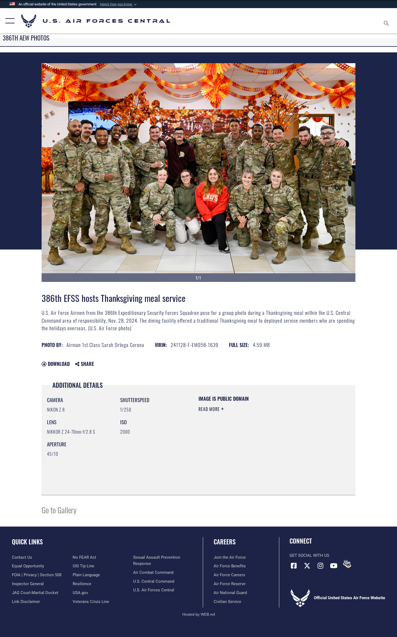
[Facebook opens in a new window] (294, 566)
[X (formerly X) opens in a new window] (307, 566)
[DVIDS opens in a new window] (347, 564)
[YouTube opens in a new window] (333, 566)
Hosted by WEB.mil (198, 614)
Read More (209, 409)
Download (58, 363)
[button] (119, 4)
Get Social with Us (309, 555)
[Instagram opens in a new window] (320, 566)
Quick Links (27, 541)
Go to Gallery (59, 509)
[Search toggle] (387, 21)
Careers (224, 541)
